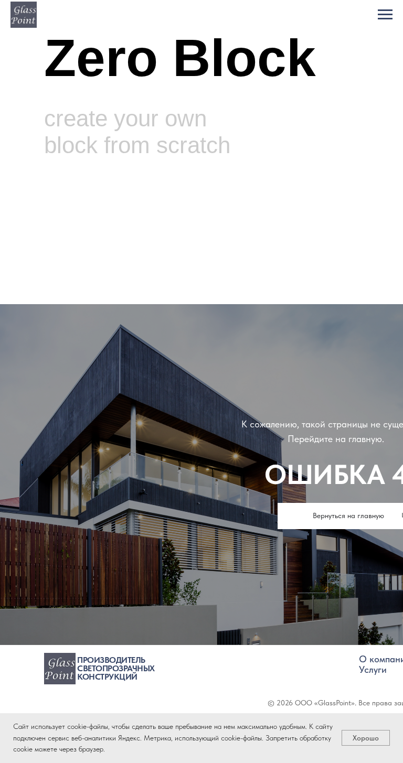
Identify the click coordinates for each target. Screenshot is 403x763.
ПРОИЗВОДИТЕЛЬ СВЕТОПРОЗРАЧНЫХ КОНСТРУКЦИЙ (116, 668)
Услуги (373, 669)
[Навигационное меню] (385, 14)
